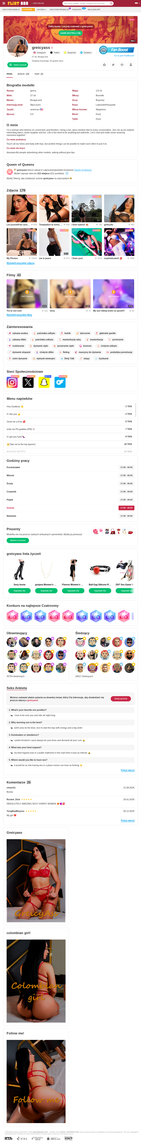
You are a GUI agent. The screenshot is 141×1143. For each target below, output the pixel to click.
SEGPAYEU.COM (73, 1132)
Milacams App (94, 10)
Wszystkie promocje (59, 10)
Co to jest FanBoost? (124, 56)
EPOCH (63, 1132)
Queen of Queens (82, 170)
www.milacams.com (40, 1132)
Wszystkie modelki (11, 10)
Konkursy (77, 10)
